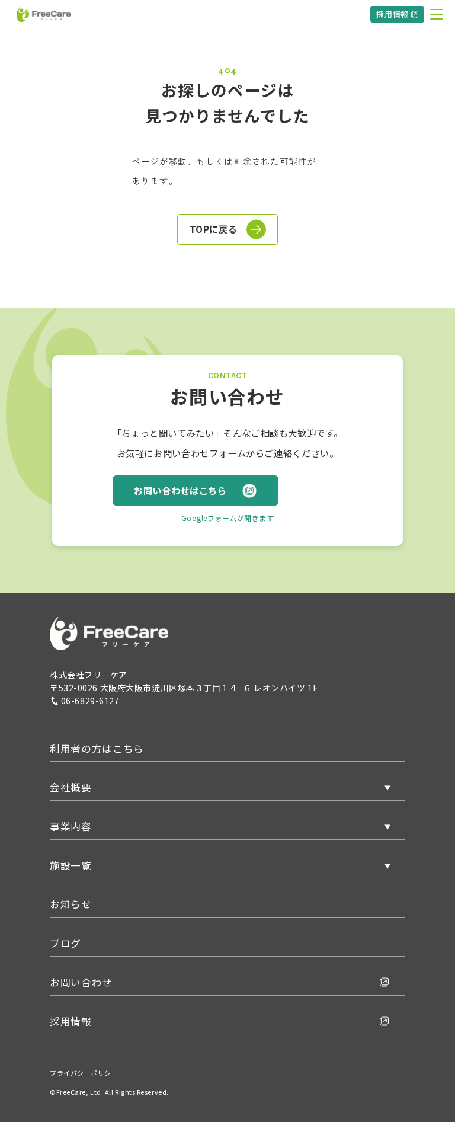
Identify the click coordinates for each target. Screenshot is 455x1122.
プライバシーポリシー (84, 1073)
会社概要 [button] (71, 787)
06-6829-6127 (90, 701)
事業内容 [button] (71, 826)
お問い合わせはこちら (180, 490)
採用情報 (392, 14)
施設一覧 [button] (71, 865)
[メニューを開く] (436, 14)
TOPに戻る (214, 228)
